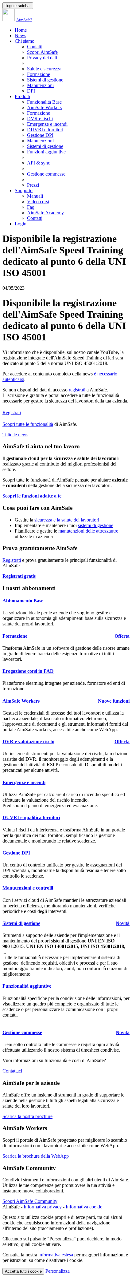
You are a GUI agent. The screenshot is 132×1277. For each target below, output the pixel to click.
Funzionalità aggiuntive (26, 986)
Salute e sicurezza (44, 68)
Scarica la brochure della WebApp (35, 1156)
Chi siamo (24, 41)
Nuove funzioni (114, 701)
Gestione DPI (40, 135)
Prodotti (22, 96)
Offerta (122, 636)
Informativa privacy (43, 1206)
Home (21, 30)
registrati (77, 389)
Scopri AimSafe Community (29, 1201)
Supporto (24, 190)
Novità (123, 923)
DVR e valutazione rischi (28, 741)
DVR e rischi (40, 118)
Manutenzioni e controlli (27, 887)
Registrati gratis (19, 576)
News (20, 35)
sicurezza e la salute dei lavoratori (66, 519)
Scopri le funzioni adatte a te (31, 495)
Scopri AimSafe (42, 52)
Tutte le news (15, 434)
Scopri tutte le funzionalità (27, 424)
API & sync (38, 162)
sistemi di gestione (95, 525)
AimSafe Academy (45, 212)
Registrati (11, 412)
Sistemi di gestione (45, 79)
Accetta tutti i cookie (23, 1271)
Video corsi (38, 201)
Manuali (35, 196)
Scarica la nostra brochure (27, 1116)
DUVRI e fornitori (45, 129)
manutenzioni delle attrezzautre (88, 530)
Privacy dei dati (42, 57)
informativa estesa (55, 1254)
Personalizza (57, 1271)
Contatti (34, 46)
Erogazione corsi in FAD (28, 671)
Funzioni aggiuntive (46, 151)
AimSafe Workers (44, 107)
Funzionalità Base (44, 102)
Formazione (38, 74)
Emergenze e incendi (47, 124)
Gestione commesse (46, 173)
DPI (31, 90)
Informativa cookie (84, 1206)
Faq (30, 207)
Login (20, 223)
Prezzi (33, 185)
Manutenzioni (40, 85)
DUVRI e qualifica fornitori (31, 817)
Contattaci (12, 1070)
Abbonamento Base (22, 600)
